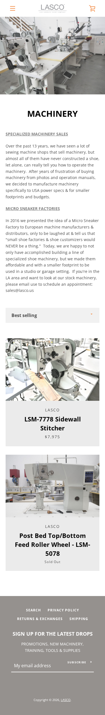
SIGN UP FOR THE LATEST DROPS (53, 633)
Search (33, 610)
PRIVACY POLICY (63, 610)
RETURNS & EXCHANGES (40, 618)
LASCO (66, 700)
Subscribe (76, 662)
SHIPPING (78, 618)
